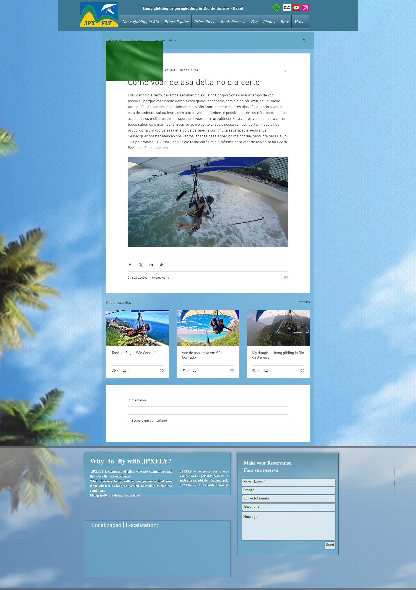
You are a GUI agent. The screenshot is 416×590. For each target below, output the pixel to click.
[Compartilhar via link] (162, 264)
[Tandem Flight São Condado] (137, 327)
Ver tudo (304, 302)
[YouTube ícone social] (296, 7)
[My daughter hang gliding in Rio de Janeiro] (278, 327)
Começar (137, 40)
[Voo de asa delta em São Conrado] (208, 327)
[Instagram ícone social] (305, 7)
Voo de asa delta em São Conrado (202, 355)
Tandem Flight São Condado (135, 353)
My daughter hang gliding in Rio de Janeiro (278, 355)
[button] (304, 40)
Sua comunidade (164, 40)
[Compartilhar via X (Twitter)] (140, 264)
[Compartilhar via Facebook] (130, 264)
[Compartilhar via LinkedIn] (151, 264)
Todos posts (114, 40)
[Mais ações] (285, 70)
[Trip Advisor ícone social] (287, 7)
